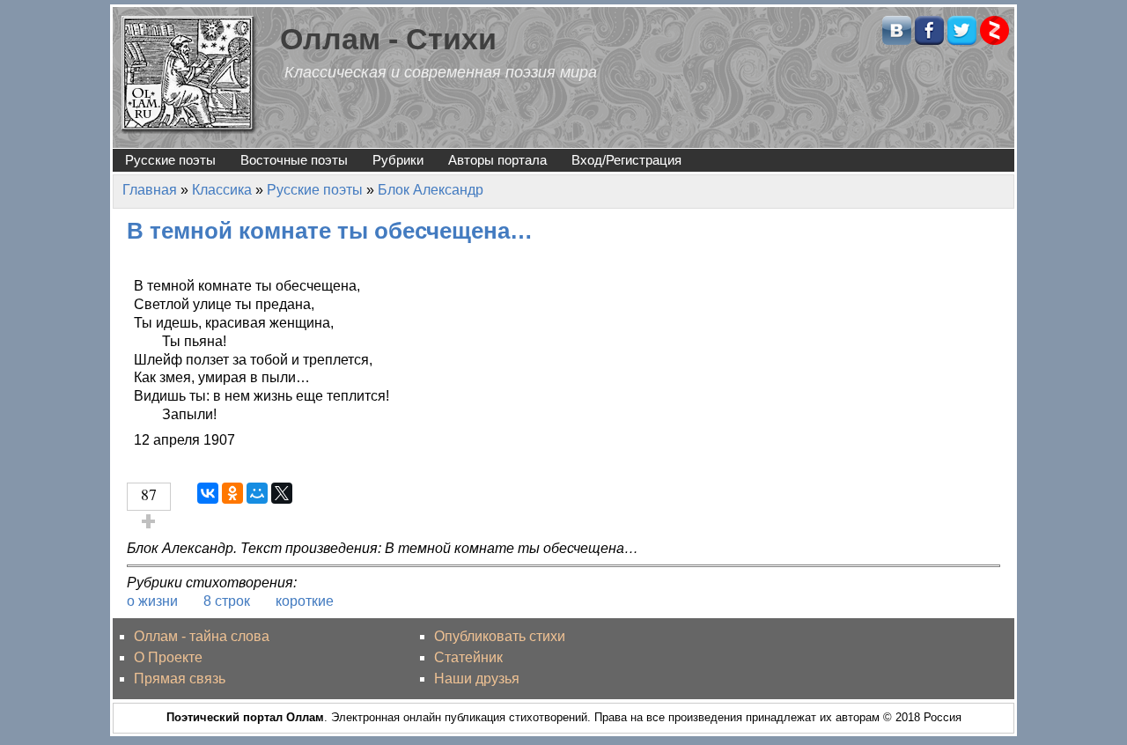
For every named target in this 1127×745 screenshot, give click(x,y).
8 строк (226, 601)
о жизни (152, 601)
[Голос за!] (149, 521)
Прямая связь (179, 678)
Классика (222, 189)
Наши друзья (476, 678)
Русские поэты (170, 159)
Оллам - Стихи (388, 39)
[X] (281, 493)
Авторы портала (497, 159)
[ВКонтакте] (207, 493)
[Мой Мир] (257, 493)
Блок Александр (430, 189)
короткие (305, 601)
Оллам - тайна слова (201, 636)
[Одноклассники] (232, 493)
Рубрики (398, 159)
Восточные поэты (294, 159)
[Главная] (189, 73)
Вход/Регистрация (626, 159)
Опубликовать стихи (499, 636)
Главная (149, 189)
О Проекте (168, 657)
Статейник (468, 657)
